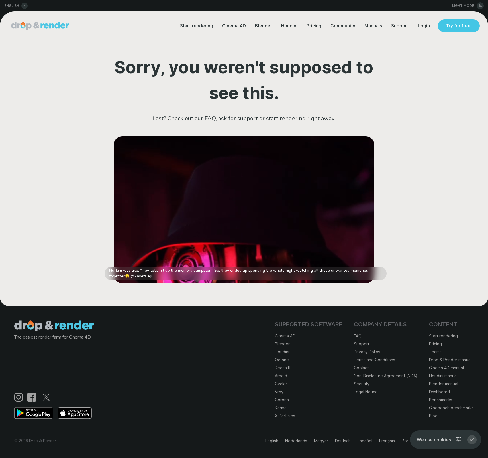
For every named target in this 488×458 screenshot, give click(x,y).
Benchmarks (440, 399)
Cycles (281, 383)
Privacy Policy (367, 351)
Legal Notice (366, 391)
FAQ (210, 118)
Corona (282, 399)
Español (365, 440)
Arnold (281, 375)
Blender (263, 26)
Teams (435, 351)
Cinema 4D (234, 26)
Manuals (373, 26)
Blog (433, 415)
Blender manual (443, 383)
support (247, 118)
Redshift (283, 367)
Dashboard (439, 391)
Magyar (321, 440)
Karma (281, 407)
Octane (282, 359)
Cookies (361, 367)
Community (342, 26)
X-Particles (285, 415)
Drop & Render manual (450, 359)
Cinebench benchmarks (451, 407)
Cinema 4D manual (446, 367)
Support (400, 26)
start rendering (286, 118)
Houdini (289, 26)
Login (424, 26)
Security (361, 383)
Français (387, 440)
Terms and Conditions (374, 359)
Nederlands (296, 440)
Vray (279, 391)
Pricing (314, 26)
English (271, 440)
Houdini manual (443, 375)
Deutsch (343, 440)
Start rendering (196, 26)
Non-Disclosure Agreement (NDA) (386, 375)
